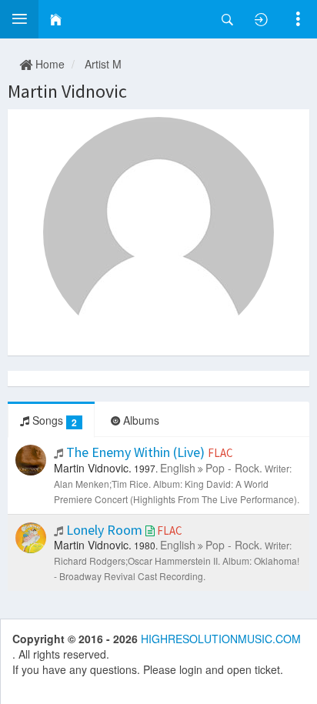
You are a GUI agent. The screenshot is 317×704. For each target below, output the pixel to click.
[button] (19, 19)
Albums (139, 420)
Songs (53, 420)
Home (48, 64)
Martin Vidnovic (67, 91)
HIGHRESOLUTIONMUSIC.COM (221, 638)
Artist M (103, 64)
